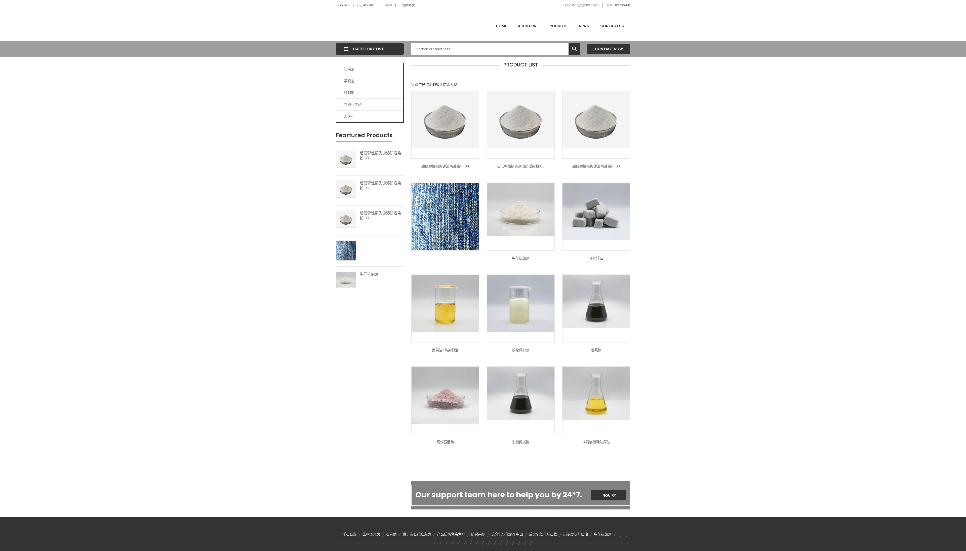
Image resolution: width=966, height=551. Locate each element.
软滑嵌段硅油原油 (596, 441)
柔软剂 (349, 80)
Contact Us (612, 25)
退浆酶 (596, 350)
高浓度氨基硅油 (575, 534)
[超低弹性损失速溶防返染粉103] (346, 218)
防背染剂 (478, 534)
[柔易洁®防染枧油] (445, 303)
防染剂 (349, 69)
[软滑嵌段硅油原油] (596, 392)
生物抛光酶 (521, 441)
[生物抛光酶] (520, 392)
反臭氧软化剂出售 (543, 534)
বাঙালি (388, 5)
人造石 (349, 116)
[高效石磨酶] (445, 395)
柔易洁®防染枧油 (445, 350)
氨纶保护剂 (521, 350)
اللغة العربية (365, 5)
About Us (527, 25)
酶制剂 (349, 92)
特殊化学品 (352, 104)
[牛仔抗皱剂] (346, 279)
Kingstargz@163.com (581, 5)
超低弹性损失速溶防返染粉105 (380, 186)
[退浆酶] (596, 300)
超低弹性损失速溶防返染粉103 (380, 216)
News (584, 25)
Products (557, 25)
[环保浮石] (596, 211)
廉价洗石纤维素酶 (417, 534)
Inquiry (608, 495)
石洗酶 (391, 534)
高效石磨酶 (445, 441)
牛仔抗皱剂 (369, 274)
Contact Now (609, 48)
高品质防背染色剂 (451, 534)
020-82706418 (618, 5)
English (344, 5)
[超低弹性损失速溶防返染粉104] (346, 158)
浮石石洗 (349, 534)
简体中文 (408, 5)
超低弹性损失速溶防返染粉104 (380, 156)
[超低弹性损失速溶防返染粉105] (346, 188)
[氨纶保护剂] (520, 303)
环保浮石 (596, 258)
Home (501, 25)
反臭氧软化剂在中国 (507, 534)
